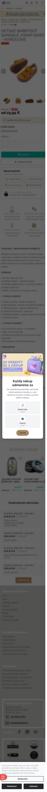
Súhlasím (34, 786)
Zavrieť (23, 433)
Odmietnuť (11, 786)
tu (33, 773)
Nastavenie (23, 779)
